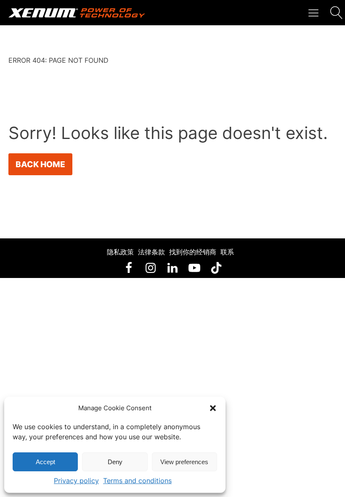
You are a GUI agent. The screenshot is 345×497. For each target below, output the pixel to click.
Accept (45, 461)
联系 (227, 252)
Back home (40, 164)
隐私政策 (120, 252)
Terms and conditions (137, 480)
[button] (213, 408)
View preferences (184, 461)
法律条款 (151, 252)
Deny (115, 461)
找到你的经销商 (192, 252)
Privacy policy (76, 480)
